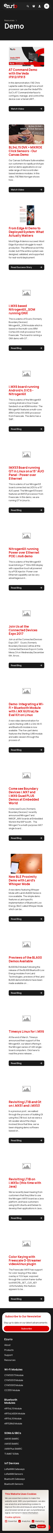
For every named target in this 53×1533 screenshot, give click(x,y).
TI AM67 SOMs (11, 1453)
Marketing (39, 1521)
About (7, 1344)
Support (8, 1355)
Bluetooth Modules (10, 1401)
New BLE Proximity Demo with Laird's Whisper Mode (23, 880)
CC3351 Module (12, 1390)
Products (9, 1350)
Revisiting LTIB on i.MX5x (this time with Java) (25, 1183)
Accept (41, 1526)
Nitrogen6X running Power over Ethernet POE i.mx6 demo (24, 552)
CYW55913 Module (13, 1385)
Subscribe (26, 1328)
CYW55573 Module (14, 1375)
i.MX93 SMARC (11, 1443)
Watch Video (17, 108)
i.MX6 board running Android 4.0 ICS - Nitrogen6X (24, 390)
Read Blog (16, 348)
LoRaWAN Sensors (13, 1473)
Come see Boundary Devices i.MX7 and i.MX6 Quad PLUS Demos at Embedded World (24, 795)
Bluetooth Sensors (13, 1483)
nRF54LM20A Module (14, 1413)
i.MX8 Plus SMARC (13, 1448)
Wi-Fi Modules (13, 1369)
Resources (9, 20)
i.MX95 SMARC (11, 1438)
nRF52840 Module (13, 1423)
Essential (12, 1521)
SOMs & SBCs (12, 1433)
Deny (33, 1526)
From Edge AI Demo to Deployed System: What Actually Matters (26, 232)
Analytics (26, 1521)
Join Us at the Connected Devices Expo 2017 (23, 630)
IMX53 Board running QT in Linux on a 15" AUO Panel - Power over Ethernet (26, 473)
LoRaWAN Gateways (14, 1469)
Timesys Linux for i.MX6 (26, 1031)
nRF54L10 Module (13, 1418)
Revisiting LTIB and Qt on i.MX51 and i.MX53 (25, 1104)
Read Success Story (21, 267)
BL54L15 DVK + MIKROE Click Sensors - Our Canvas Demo (25, 151)
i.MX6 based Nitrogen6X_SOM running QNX (22, 309)
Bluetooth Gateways (14, 1478)
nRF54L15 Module (13, 1408)
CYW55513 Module (13, 1380)
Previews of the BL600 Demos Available (25, 959)
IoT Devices (11, 1463)
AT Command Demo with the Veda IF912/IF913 (23, 73)
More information (30, 1512)
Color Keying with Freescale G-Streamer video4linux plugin (25, 1260)
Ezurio (8, 1339)
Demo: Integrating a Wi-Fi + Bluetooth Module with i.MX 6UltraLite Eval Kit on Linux (26, 709)
